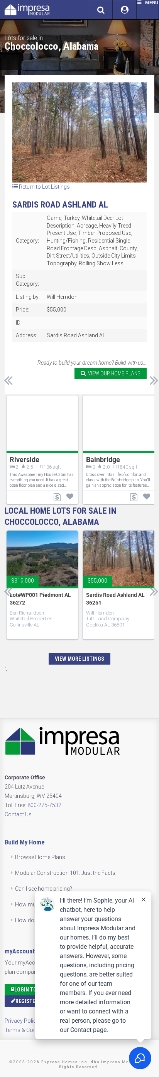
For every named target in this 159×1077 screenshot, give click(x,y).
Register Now (33, 1001)
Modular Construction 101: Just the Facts (65, 873)
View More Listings (79, 659)
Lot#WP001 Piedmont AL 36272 (40, 599)
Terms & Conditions (29, 1030)
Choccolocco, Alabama (51, 46)
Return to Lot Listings (44, 187)
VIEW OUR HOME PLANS (113, 373)
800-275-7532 (44, 805)
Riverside (24, 460)
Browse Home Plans (40, 857)
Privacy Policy (22, 1021)
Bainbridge (103, 460)
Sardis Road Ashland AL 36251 (115, 599)
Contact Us (18, 814)
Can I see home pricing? (43, 889)
